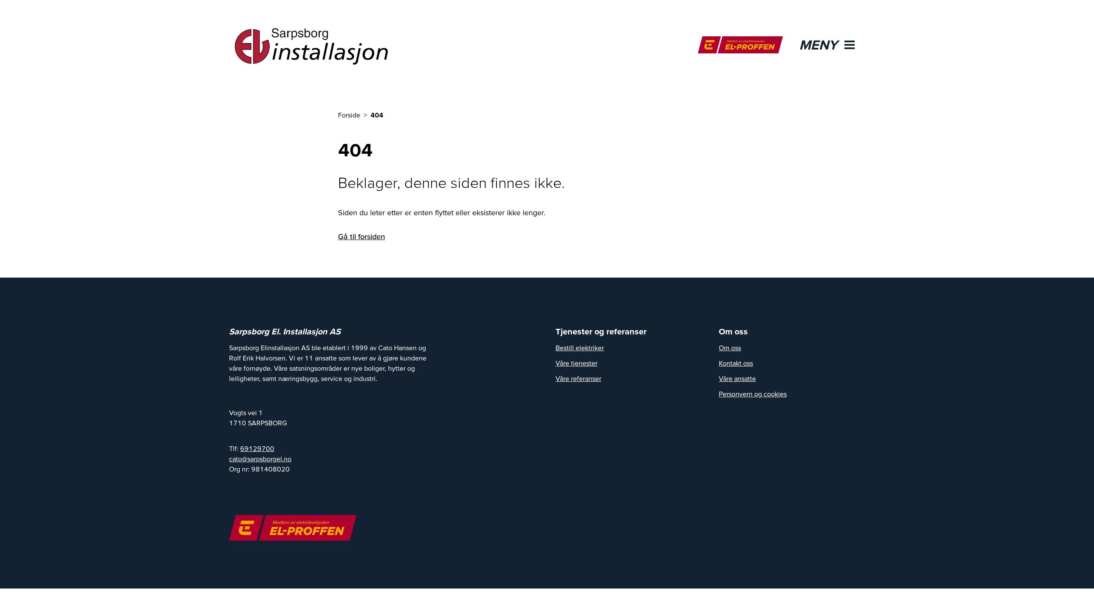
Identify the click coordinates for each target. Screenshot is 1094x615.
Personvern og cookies (753, 394)
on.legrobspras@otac (260, 459)
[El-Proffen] (740, 44)
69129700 (257, 448)
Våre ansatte (737, 378)
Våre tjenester (576, 363)
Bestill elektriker (580, 347)
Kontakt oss (736, 363)
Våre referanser (578, 378)
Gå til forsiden (361, 236)
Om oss (730, 347)
